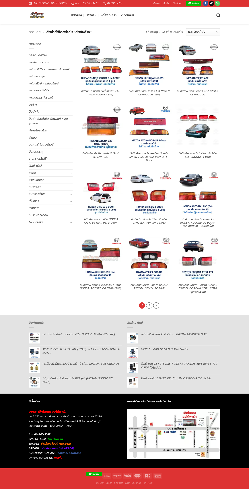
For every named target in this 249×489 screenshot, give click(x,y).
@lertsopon (55, 439)
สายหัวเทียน (36, 180)
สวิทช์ (32, 173)
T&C (127, 483)
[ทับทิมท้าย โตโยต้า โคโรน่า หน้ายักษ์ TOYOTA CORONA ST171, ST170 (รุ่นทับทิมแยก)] (197, 258)
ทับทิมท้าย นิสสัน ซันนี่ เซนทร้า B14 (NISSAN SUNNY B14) (100, 92)
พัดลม (33, 137)
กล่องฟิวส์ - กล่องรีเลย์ (44, 83)
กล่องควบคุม (37, 76)
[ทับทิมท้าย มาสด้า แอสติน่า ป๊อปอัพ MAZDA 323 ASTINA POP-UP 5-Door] (149, 126)
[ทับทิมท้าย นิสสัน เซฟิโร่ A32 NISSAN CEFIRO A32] (197, 64)
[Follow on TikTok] (211, 3)
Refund (136, 483)
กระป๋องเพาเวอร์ (39, 62)
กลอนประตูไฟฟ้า (39, 90)
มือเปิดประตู (36, 152)
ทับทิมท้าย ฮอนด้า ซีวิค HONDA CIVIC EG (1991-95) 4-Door (149, 221)
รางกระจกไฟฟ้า (38, 158)
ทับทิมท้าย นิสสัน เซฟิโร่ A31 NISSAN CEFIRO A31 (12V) (149, 92)
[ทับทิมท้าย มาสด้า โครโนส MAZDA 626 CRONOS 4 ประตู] (197, 126)
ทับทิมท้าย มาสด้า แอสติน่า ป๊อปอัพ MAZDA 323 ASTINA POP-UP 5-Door (149, 157)
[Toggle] (71, 159)
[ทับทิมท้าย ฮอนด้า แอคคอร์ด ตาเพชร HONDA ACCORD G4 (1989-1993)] (100, 258)
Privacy (148, 483)
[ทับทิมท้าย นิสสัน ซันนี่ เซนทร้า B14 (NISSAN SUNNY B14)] (100, 64)
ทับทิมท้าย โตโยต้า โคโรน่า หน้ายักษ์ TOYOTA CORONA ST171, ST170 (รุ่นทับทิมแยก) (197, 288)
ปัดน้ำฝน (34, 111)
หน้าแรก (155, 3)
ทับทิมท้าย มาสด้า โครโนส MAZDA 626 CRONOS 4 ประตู (197, 155)
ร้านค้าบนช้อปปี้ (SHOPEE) (56, 444)
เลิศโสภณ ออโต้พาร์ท (69, 453)
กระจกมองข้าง (38, 55)
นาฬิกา (33, 105)
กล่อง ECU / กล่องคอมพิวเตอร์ (49, 69)
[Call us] (217, 3)
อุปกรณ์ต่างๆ (37, 194)
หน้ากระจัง (35, 187)
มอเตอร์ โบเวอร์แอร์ (41, 144)
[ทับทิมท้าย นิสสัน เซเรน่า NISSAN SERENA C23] (100, 126)
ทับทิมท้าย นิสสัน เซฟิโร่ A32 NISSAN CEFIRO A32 (197, 92)
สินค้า (166, 3)
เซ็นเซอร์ (34, 201)
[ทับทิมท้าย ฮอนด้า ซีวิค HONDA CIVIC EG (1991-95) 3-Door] (100, 192)
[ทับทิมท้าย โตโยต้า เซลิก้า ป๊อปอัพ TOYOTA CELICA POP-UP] (149, 258)
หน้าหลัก (35, 32)
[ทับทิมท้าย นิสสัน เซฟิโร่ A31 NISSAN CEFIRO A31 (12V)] (149, 64)
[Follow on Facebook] (205, 3)
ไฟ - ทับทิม (36, 222)
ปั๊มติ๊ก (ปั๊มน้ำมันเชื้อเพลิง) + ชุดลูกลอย (48, 121)
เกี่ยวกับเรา (108, 15)
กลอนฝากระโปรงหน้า (41, 97)
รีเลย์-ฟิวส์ (35, 166)
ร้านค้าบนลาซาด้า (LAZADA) (58, 448)
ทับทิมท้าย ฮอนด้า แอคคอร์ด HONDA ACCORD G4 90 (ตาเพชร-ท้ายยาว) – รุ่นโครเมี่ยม (197, 223)
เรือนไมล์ (34, 208)
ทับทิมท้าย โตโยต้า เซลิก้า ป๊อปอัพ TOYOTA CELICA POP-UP (149, 286)
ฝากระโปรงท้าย (38, 130)
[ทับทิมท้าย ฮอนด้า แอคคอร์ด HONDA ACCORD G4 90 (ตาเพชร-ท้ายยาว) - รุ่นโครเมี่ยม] (197, 192)
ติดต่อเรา (177, 3)
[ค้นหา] (218, 15)
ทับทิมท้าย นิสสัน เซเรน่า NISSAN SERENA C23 (100, 155)
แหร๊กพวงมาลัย (38, 215)
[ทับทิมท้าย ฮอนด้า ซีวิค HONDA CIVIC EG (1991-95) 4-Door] (149, 192)
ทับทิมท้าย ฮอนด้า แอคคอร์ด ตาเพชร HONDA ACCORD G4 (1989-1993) (100, 286)
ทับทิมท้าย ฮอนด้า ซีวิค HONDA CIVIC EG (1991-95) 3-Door (100, 221)
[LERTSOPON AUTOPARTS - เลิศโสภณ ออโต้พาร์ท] (47, 15)
